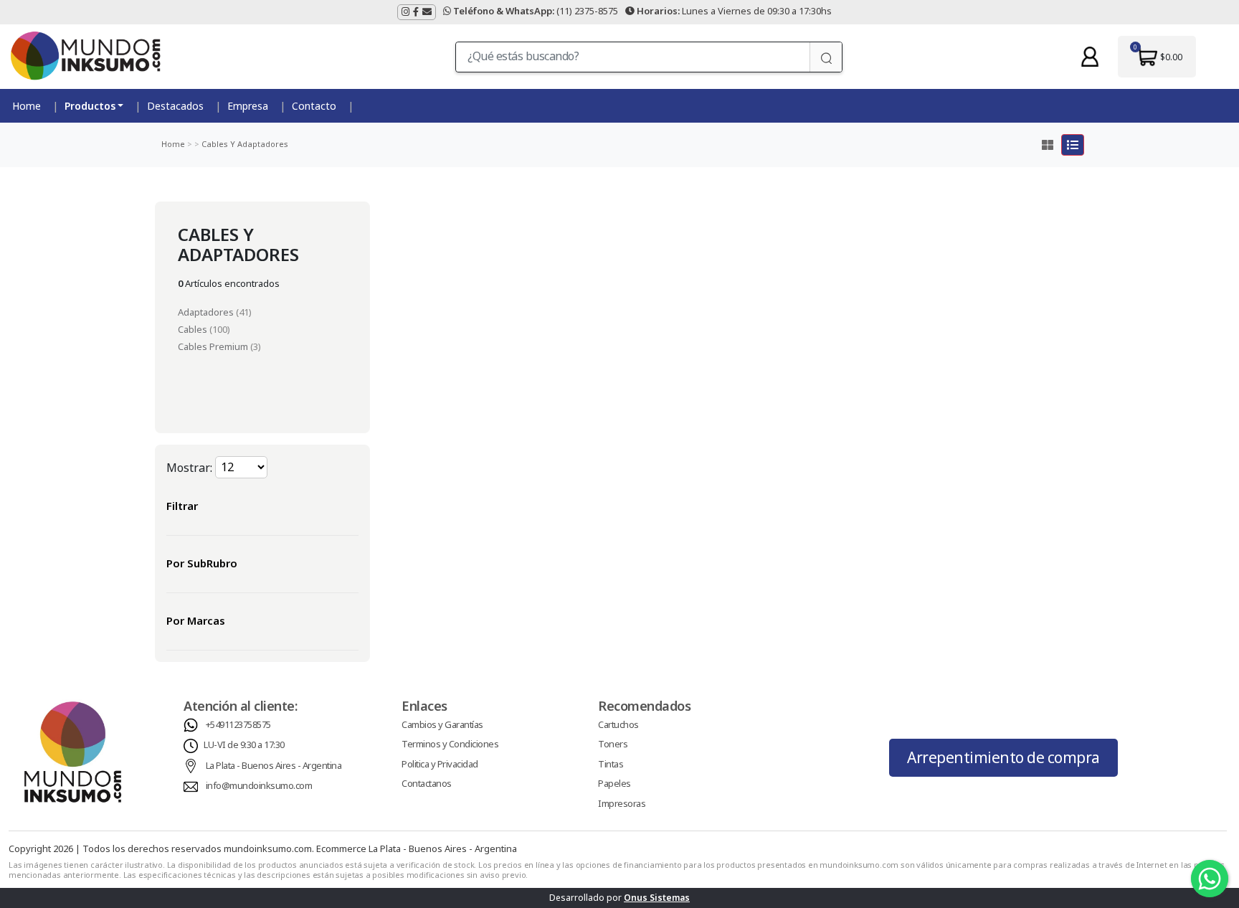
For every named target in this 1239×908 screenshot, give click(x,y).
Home (26, 106)
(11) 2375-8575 (535, 10)
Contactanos (427, 783)
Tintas (610, 763)
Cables (193, 329)
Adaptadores (207, 312)
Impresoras (621, 803)
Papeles (614, 783)
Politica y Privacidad (440, 763)
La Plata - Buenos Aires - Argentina (274, 765)
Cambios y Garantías (442, 724)
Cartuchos (618, 724)
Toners (612, 743)
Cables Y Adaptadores (243, 143)
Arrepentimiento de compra (1003, 757)
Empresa (247, 106)
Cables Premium (214, 346)
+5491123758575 (238, 724)
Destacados (175, 106)
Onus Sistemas (657, 898)
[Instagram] (405, 12)
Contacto (314, 106)
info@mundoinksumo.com (259, 785)
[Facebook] (416, 12)
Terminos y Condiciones (450, 743)
